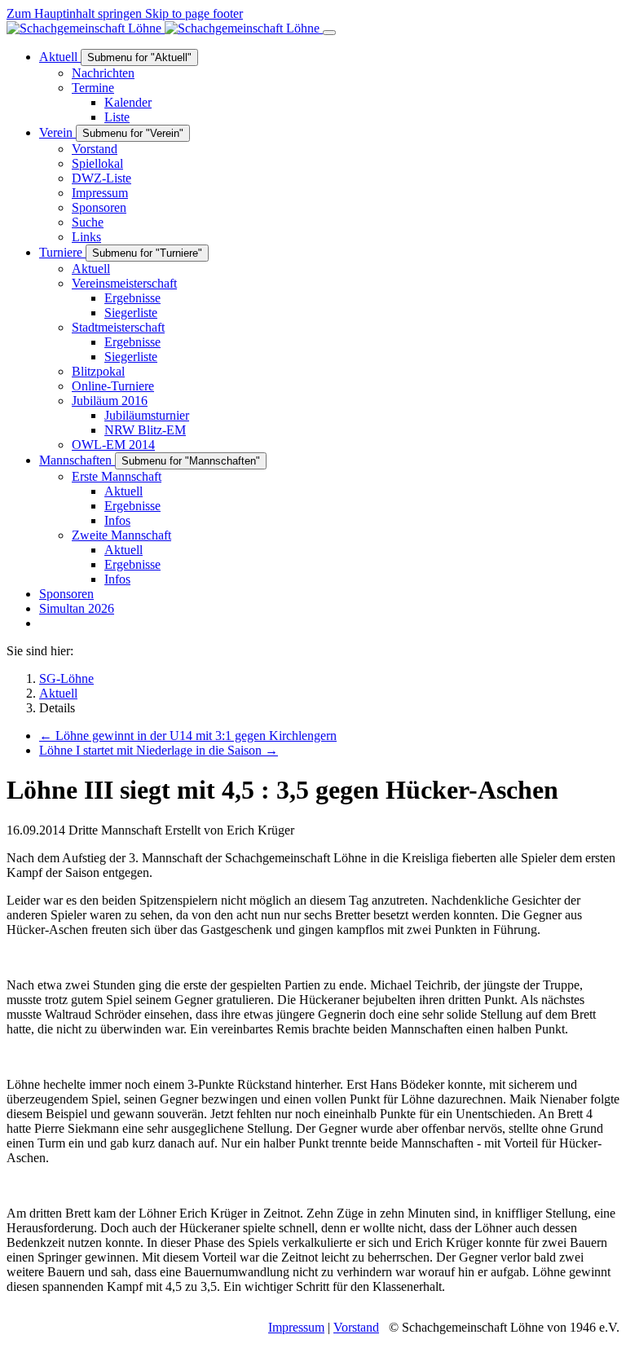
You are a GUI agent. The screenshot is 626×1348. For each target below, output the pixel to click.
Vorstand (356, 1327)
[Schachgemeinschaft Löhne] (165, 28)
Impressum (296, 1327)
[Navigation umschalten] (329, 32)
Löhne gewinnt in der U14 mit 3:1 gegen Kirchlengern (188, 735)
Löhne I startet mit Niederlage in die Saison (158, 750)
